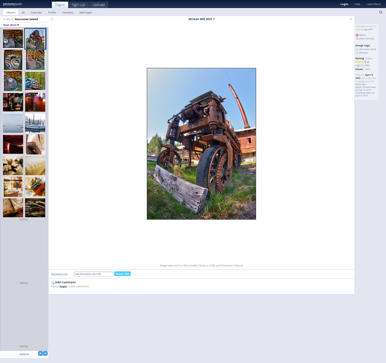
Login (344, 4)
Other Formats (366, 38)
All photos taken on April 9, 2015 (365, 94)
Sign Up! (78, 4)
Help (357, 4)
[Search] (381, 12)
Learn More (374, 4)
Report (362, 34)
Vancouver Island (367, 49)
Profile (52, 12)
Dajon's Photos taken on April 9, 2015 (365, 88)
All (23, 12)
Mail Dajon (86, 12)
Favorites (68, 12)
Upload (98, 4)
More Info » (361, 84)
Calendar (36, 12)
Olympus (363, 52)
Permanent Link (59, 273)
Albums (10, 12)
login (63, 286)
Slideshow (24, 353)
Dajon (60, 4)
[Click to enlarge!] (201, 143)
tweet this (122, 273)
